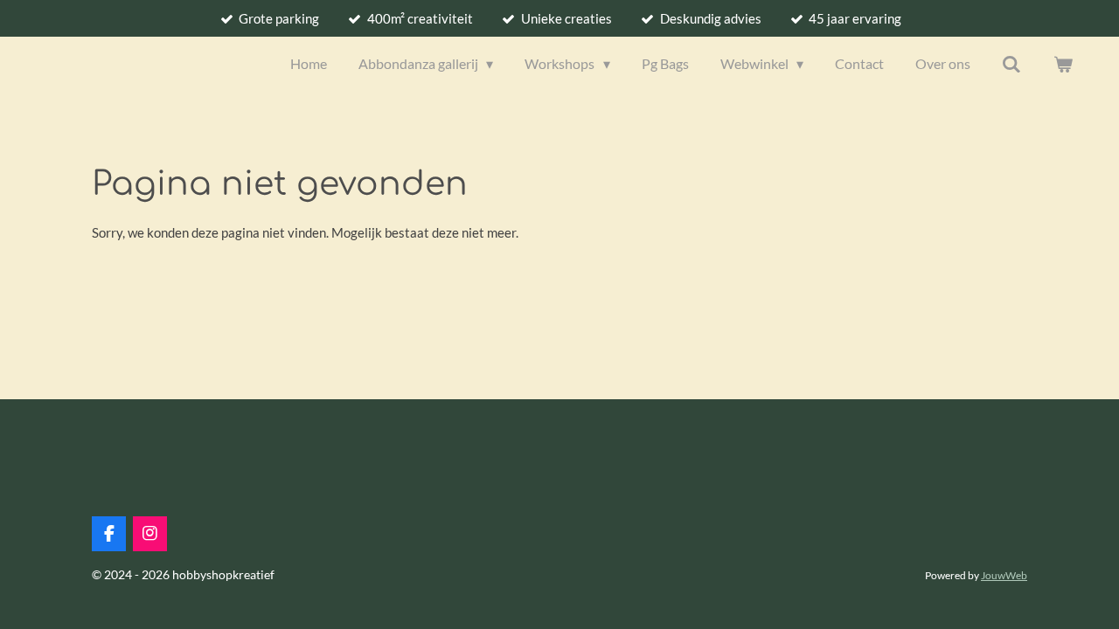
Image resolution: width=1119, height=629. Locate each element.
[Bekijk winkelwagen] (1063, 63)
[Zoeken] (1011, 63)
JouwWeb (1004, 575)
